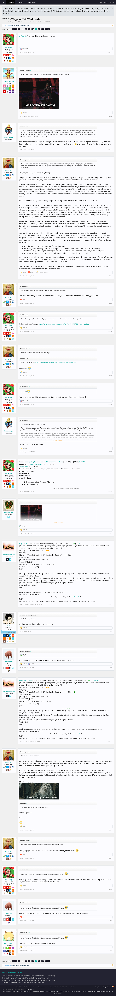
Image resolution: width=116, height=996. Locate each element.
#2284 (110, 276)
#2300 (110, 950)
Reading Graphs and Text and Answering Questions (43, 462)
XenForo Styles (52, 987)
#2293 (110, 631)
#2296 (110, 830)
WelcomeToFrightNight (8, 554)
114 (33, 29)
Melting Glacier (37, 22)
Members (20, 2)
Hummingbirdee (9, 81)
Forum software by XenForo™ (18, 987)
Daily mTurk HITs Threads (18, 22)
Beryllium (98, 987)
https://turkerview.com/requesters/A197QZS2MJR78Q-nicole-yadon (63, 324)
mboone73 (8, 662)
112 (26, 29)
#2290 (110, 491)
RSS (113, 986)
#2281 (110, 52)
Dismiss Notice (112, 8)
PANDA (82, 462)
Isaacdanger (8, 137)
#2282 (110, 116)
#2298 (110, 889)
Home (3, 2)
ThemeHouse (30, 989)
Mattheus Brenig (25, 680)
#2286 (110, 331)
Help (104, 987)
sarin (9, 626)
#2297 (110, 858)
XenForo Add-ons (41, 987)
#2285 (110, 303)
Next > (47, 29)
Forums (11, 2)
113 (29, 29)
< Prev (15, 29)
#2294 (110, 667)
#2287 (110, 376)
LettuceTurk (8, 512)
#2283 (110, 149)
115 (36, 29)
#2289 (110, 452)
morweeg (8, 47)
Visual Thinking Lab (36, 464)
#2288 (110, 404)
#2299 (110, 920)
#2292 (110, 604)
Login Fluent (24, 543)
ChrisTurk (8, 170)
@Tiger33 (23, 36)
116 (39, 29)
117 (43, 29)
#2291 (110, 533)
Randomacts (8, 943)
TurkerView (24, 466)
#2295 (110, 741)
